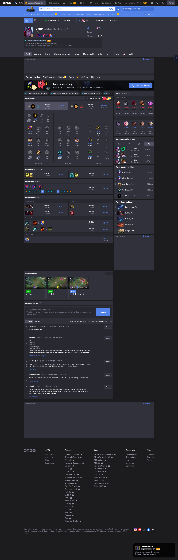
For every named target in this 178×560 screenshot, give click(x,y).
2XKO (67, 498)
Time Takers (69, 501)
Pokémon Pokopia (72, 477)
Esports (68, 515)
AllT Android (99, 460)
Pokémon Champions (73, 463)
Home (26, 14)
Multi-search (99, 14)
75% (30, 20)
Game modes (49, 14)
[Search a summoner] (111, 9)
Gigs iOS (97, 475)
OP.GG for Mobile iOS (102, 457)
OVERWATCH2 (70, 475)
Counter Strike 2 (71, 489)
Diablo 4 (68, 495)
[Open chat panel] (176, 58)
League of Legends (35, 3)
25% (39, 20)
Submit (103, 312)
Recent (37, 321)
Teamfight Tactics (72, 457)
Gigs (66, 518)
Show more (33, 356)
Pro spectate (79, 14)
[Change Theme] (157, 2)
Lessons (125, 14)
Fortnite (68, 492)
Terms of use (131, 457)
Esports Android (100, 483)
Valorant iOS (99, 469)
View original (42, 356)
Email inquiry (131, 463)
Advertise (150, 457)
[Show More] (152, 2)
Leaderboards (65, 14)
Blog (47, 460)
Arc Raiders (69, 483)
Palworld (68, 460)
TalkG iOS (97, 480)
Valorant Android (100, 466)
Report (108, 327)
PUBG (67, 469)
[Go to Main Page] (7, 3)
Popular (29, 321)
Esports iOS (98, 486)
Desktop (68, 504)
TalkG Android (99, 477)
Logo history (50, 463)
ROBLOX (68, 472)
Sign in (171, 3)
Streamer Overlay (71, 521)
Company (49, 457)
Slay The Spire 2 (71, 486)
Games (67, 507)
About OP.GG (50, 454)
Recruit (149, 460)
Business (150, 454)
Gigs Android (99, 472)
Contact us (130, 466)
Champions (35, 14)
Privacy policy (131, 454)
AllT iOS (97, 463)
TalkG (67, 512)
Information (112, 14)
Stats (89, 14)
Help (127, 460)
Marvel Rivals (70, 480)
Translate (32, 369)
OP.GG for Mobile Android (103, 454)
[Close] (172, 546)
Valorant (68, 466)
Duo (66, 509)
